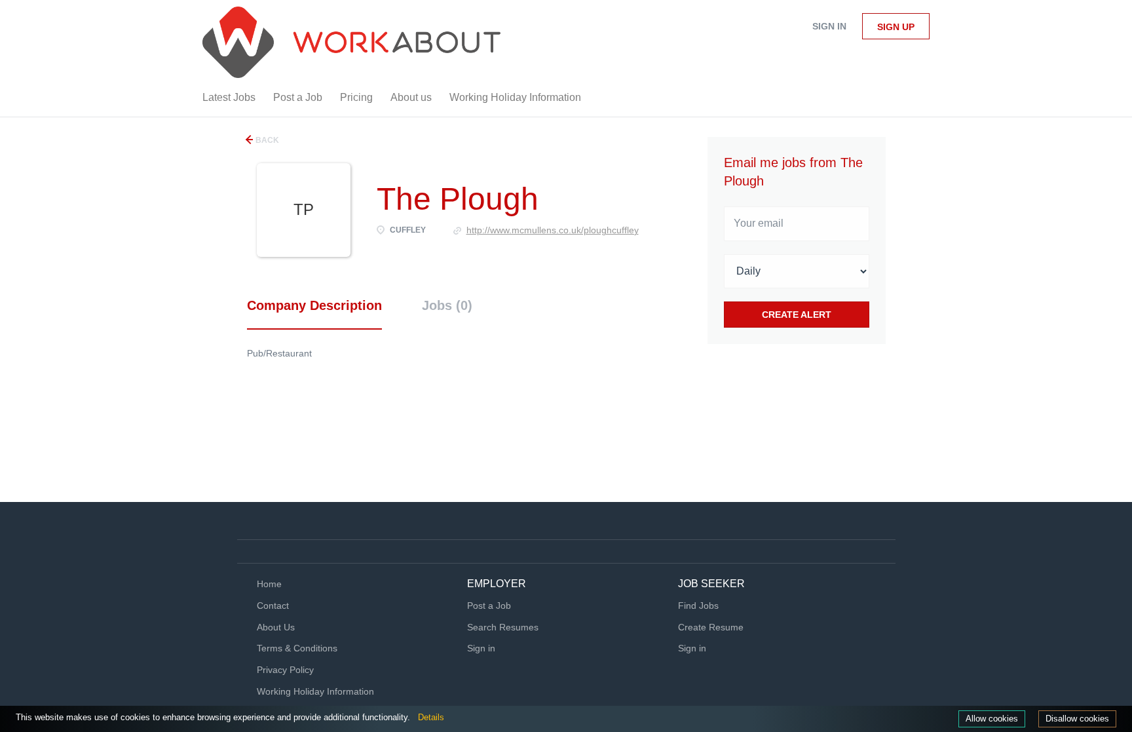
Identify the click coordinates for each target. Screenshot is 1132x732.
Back (266, 140)
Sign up (896, 27)
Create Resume (711, 627)
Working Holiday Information (315, 691)
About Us (276, 627)
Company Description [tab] (314, 305)
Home (269, 584)
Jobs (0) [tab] (447, 305)
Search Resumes (502, 627)
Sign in (829, 26)
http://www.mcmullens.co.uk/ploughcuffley (552, 230)
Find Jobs (698, 605)
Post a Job (489, 605)
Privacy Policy (285, 670)
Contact (273, 605)
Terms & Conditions (297, 648)
